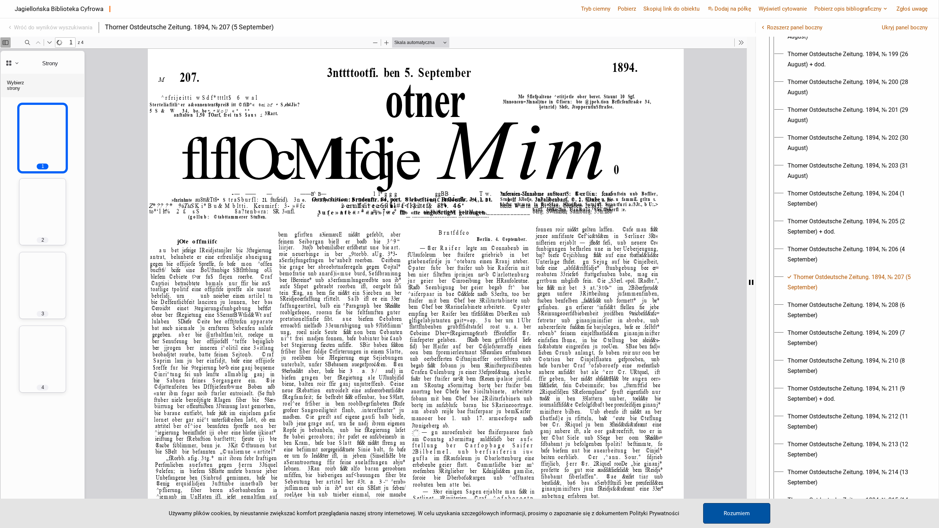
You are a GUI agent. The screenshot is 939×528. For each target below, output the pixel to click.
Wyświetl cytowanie (783, 9)
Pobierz (627, 9)
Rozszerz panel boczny (794, 27)
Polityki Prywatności (654, 513)
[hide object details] (751, 282)
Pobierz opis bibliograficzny (847, 9)
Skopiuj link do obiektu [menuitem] (671, 9)
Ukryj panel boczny (905, 27)
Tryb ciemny (595, 9)
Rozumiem (737, 513)
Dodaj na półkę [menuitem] (733, 9)
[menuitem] (854, 59)
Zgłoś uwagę (912, 9)
